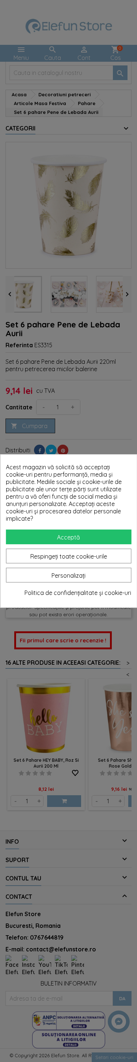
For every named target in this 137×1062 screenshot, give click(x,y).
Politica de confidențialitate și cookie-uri (77, 592)
